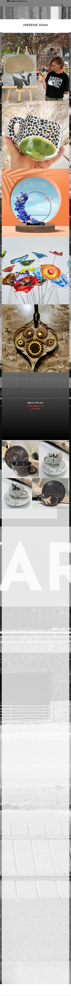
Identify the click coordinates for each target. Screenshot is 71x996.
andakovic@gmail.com (35, 406)
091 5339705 (35, 409)
